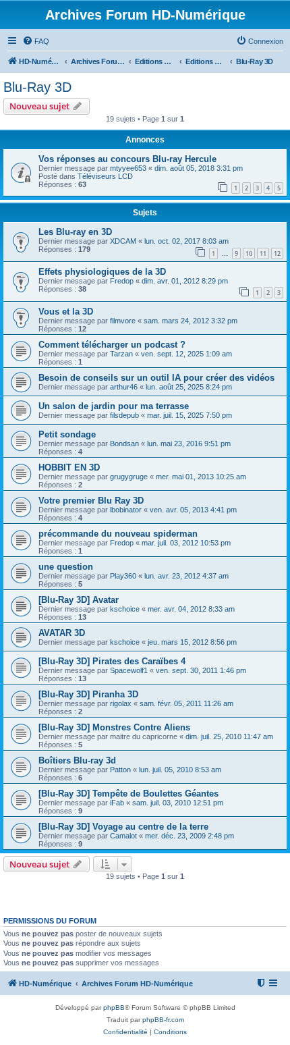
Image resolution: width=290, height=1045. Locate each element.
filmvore (123, 321)
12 (277, 253)
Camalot (123, 836)
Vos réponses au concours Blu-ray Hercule (127, 159)
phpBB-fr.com (163, 1019)
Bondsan (124, 443)
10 (248, 253)
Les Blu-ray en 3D (75, 232)
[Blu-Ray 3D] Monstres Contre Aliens (114, 727)
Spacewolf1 (129, 670)
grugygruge (129, 477)
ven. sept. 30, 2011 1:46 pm (201, 670)
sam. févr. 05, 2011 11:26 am (186, 703)
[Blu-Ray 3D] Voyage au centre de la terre (123, 827)
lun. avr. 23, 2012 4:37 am (186, 576)
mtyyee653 (128, 168)
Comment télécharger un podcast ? (111, 345)
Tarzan (121, 354)
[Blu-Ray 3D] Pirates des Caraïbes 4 (111, 661)
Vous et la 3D (65, 311)
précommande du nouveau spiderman (118, 534)
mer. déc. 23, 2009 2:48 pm (189, 836)
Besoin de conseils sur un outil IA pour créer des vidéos (156, 378)
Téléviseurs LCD (105, 176)
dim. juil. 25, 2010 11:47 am (229, 736)
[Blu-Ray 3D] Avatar (78, 600)
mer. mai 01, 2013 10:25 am (201, 477)
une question (65, 567)
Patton (120, 770)
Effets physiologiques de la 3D (102, 272)
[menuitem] (35, 41)
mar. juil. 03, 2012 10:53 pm (186, 543)
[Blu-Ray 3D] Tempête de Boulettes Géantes (128, 793)
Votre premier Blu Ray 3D (91, 500)
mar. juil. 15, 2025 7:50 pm (189, 415)
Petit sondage (67, 434)
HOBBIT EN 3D (69, 467)
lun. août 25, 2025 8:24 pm (189, 387)
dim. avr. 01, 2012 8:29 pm (185, 281)
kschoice (125, 609)
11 (263, 253)
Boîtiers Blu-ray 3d (77, 760)
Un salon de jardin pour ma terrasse (113, 406)
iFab (117, 803)
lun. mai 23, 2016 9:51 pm (189, 443)
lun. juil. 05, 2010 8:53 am (180, 770)
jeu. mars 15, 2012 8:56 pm (192, 642)
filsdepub (124, 415)
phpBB (114, 1007)
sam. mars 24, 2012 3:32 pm (190, 321)
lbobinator (126, 510)
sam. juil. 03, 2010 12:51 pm (177, 803)
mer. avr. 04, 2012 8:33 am (191, 609)
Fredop (122, 281)
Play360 (123, 576)
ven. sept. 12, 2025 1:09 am (186, 354)
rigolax (121, 703)
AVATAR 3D (61, 633)
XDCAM (123, 241)
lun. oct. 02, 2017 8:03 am (186, 241)
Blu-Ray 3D (37, 87)
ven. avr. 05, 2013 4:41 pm (193, 510)
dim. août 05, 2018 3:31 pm (198, 168)
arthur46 (124, 387)
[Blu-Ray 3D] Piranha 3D (88, 694)
